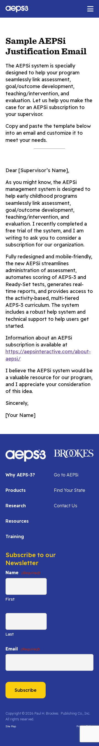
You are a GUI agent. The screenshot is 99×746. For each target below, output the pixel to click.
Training (15, 536)
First (10, 599)
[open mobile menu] (90, 9)
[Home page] (26, 459)
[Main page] (17, 9)
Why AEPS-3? (20, 475)
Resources (17, 521)
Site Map (11, 726)
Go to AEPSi (66, 475)
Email (22, 649)
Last (10, 634)
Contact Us (65, 505)
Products (16, 490)
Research (16, 505)
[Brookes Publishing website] (74, 453)
